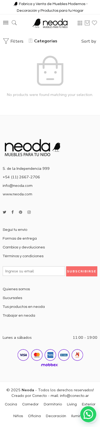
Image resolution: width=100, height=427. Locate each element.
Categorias (45, 41)
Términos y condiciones (23, 256)
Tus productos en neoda (24, 307)
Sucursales (12, 298)
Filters (16, 41)
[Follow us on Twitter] (4, 212)
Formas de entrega (20, 238)
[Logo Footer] (35, 147)
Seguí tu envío (15, 230)
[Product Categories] (80, 23)
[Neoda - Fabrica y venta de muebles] (50, 23)
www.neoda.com (17, 194)
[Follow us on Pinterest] (20, 212)
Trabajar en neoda (19, 315)
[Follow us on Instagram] (29, 212)
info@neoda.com (18, 185)
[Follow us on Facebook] (12, 212)
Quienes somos (16, 289)
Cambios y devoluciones (24, 247)
